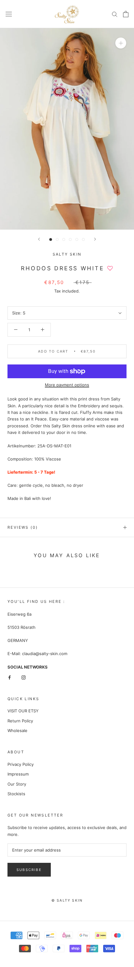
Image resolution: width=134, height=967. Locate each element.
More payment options (67, 384)
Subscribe (29, 870)
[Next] (95, 239)
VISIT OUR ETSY (23, 710)
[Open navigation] (9, 14)
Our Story (16, 783)
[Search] (114, 14)
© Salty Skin (67, 900)
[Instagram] (24, 677)
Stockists (16, 793)
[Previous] (39, 239)
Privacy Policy (20, 764)
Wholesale (17, 730)
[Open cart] (125, 14)
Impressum (18, 773)
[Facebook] (9, 677)
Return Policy (20, 720)
